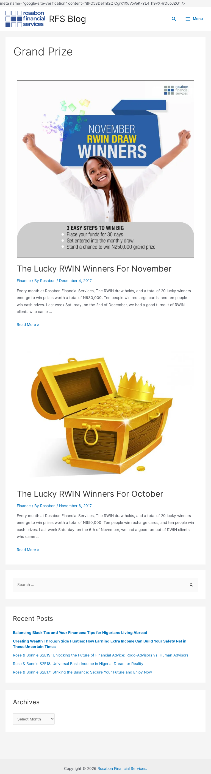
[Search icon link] (174, 19)
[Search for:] (105, 584)
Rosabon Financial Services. (122, 768)
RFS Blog (67, 18)
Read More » (28, 324)
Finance (24, 280)
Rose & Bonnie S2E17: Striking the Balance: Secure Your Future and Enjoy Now (82, 672)
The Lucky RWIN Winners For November (94, 268)
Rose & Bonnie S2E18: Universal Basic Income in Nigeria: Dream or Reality (78, 663)
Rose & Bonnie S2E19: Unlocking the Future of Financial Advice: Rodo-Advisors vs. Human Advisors (100, 655)
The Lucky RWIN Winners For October (90, 494)
